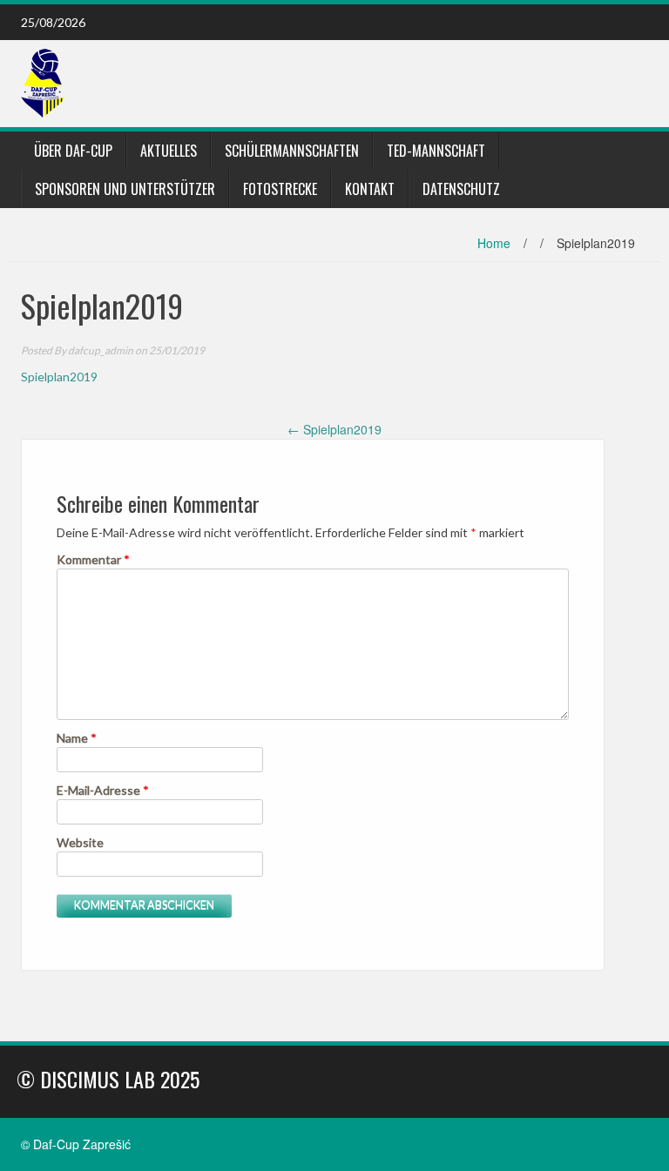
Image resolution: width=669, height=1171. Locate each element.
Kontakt (370, 188)
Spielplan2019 (59, 376)
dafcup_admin (100, 350)
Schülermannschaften (292, 150)
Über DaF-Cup (73, 150)
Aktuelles (168, 150)
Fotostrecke (280, 188)
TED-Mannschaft (436, 150)
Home (493, 243)
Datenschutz (461, 188)
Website (80, 842)
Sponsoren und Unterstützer (125, 188)
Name (77, 737)
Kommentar (93, 559)
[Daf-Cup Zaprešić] (42, 82)
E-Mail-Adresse (103, 790)
